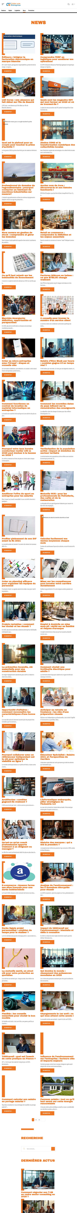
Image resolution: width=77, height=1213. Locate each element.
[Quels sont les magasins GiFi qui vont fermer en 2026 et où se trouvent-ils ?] (58, 86)
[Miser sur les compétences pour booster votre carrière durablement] (58, 568)
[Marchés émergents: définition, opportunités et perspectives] (19, 305)
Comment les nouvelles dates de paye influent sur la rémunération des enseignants (57, 406)
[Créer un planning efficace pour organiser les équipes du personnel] (19, 568)
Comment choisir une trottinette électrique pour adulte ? (55, 669)
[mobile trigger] (3, 4)
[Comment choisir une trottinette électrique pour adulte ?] (58, 654)
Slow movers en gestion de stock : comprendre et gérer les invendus (18, 235)
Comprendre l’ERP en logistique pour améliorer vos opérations (56, 59)
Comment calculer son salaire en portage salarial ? (19, 1100)
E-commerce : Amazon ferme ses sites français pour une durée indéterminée (18, 887)
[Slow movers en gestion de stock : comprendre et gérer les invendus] (19, 219)
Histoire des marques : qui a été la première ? (56, 843)
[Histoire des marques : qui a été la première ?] (58, 829)
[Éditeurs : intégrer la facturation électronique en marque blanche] (19, 44)
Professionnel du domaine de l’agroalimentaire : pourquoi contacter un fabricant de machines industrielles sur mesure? (18, 189)
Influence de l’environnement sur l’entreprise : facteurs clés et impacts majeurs (57, 1058)
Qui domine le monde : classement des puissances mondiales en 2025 (56, 973)
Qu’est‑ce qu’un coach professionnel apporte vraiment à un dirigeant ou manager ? (17, 845)
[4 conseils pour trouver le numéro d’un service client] (58, 305)
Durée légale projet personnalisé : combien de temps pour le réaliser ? (17, 930)
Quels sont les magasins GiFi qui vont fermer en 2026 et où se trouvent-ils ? (57, 102)
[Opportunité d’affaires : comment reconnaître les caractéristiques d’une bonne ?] (19, 696)
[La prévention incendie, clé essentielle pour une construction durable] (19, 654)
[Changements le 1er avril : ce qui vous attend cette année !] (58, 1000)
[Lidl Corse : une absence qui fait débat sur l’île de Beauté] (19, 86)
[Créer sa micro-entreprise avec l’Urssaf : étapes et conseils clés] (19, 348)
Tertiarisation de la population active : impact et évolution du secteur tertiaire (57, 451)
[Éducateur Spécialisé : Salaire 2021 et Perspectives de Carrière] (58, 741)
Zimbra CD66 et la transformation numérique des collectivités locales (57, 145)
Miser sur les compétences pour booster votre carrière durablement (55, 583)
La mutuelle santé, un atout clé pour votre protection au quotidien (18, 973)
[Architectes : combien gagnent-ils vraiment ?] (19, 786)
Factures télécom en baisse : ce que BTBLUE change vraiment (56, 277)
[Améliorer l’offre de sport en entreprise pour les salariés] (19, 480)
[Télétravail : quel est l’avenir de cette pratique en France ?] (19, 1043)
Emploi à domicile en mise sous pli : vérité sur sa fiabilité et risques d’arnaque (57, 626)
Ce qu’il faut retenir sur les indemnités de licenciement (17, 276)
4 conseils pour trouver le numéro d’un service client (55, 319)
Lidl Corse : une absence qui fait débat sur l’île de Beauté (18, 101)
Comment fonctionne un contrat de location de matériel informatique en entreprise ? (16, 407)
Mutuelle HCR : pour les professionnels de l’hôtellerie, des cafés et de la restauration (57, 497)
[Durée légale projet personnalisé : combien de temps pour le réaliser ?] (19, 915)
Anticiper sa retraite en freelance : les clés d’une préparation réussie (54, 712)
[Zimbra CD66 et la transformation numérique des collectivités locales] (58, 129)
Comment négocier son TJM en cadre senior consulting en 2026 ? (38, 1194)
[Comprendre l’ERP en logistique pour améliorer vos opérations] (58, 44)
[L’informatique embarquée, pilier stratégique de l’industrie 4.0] (58, 786)
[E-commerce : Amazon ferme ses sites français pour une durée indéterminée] (19, 872)
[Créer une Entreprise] (13, 4)
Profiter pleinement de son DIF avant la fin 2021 (19, 540)
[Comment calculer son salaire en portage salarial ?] (19, 1086)
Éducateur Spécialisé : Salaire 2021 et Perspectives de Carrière (57, 757)
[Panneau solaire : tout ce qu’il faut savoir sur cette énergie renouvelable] (58, 1086)
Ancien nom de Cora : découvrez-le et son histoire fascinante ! (56, 187)
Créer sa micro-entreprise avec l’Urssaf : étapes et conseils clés (16, 363)
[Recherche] (68, 4)
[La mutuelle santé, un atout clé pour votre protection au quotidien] (19, 957)
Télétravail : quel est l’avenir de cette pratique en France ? (19, 1057)
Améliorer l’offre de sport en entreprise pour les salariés (18, 495)
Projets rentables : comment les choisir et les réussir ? (18, 625)
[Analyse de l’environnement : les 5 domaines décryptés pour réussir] (58, 872)
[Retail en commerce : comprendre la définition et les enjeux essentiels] (58, 219)
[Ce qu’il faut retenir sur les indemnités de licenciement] (19, 262)
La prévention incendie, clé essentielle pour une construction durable (17, 669)
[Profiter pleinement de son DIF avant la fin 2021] (19, 525)
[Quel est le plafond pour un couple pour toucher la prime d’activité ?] (19, 129)
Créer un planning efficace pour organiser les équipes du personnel (19, 583)
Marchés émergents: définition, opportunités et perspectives (17, 320)
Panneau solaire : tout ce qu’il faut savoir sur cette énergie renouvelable (57, 1101)
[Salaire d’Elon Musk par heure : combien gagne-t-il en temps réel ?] (58, 348)
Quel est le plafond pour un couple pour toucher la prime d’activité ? (18, 145)
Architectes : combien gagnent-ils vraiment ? (14, 801)
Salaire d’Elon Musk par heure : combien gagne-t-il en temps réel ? (57, 363)
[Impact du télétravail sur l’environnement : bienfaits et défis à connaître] (58, 915)
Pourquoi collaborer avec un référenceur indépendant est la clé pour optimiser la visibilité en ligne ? (18, 758)
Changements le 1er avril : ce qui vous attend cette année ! (57, 1015)
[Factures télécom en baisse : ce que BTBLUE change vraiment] (58, 262)
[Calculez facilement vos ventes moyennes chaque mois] (58, 525)
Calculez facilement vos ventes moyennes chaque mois (54, 541)
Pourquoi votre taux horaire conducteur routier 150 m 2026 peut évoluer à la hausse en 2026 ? (19, 452)
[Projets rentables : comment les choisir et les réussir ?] (19, 611)
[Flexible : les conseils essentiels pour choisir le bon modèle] (19, 1000)
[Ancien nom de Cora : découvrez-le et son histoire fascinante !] (58, 172)
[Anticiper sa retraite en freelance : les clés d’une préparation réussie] (58, 696)
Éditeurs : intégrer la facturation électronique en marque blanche (17, 59)
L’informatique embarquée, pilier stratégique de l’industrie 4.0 (55, 802)
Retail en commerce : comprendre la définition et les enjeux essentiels (55, 235)
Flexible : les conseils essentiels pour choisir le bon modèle (18, 1016)
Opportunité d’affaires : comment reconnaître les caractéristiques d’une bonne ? (18, 713)
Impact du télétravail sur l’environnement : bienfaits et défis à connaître (57, 930)
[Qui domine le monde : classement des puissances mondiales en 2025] (58, 957)
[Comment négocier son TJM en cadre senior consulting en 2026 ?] (38, 1179)
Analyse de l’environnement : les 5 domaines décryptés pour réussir (56, 887)
